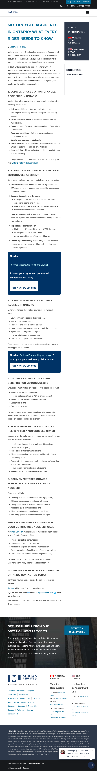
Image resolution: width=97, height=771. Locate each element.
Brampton (21, 706)
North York (12, 695)
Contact (11, 588)
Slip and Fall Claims (33, 2)
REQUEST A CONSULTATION (78, 2)
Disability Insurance (50, 2)
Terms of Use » (30, 754)
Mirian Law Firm (17, 532)
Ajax (9, 702)
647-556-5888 (74, 43)
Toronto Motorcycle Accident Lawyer (29, 264)
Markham (21, 691)
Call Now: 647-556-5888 (24, 288)
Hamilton (36, 698)
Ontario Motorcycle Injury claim (25, 163)
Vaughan (30, 691)
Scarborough (13, 698)
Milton (16, 702)
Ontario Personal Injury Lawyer (36, 355)
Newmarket (23, 695)
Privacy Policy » (44, 754)
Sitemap (26, 768)
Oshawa (29, 710)
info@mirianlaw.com (44, 593)
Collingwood (13, 714)
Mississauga (25, 698)
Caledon (11, 710)
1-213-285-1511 (74, 55)
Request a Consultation (76, 630)
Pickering (20, 710)
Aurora (31, 702)
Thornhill (11, 691)
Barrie (23, 702)
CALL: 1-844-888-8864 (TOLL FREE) (75, 6)
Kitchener (11, 706)
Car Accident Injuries (15, 2)
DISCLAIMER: (12, 731)
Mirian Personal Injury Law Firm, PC (34, 763)
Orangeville (32, 706)
